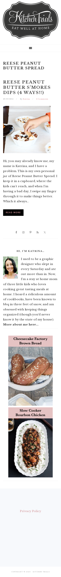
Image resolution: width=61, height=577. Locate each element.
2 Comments (42, 99)
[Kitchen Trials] (30, 39)
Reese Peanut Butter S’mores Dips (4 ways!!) (27, 87)
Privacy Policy (30, 511)
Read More (13, 212)
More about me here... (21, 324)
